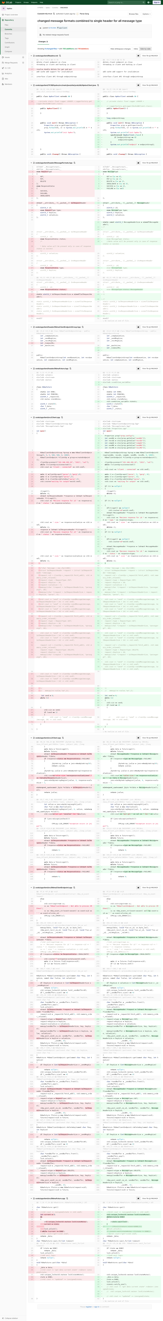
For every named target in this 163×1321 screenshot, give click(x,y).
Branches (8, 34)
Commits (8, 29)
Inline (136, 49)
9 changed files (51, 49)
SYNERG (40, 7)
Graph (7, 47)
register (89, 1307)
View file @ (150, 56)
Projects (18, 2)
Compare (8, 51)
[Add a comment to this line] (28, 62)
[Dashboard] (7, 2)
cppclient (63, 28)
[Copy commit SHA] (53, 14)
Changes (43, 41)
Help (41, 2)
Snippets (34, 2)
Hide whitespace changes (120, 49)
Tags (7, 38)
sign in (96, 1307)
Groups (26, 2)
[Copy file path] (60, 55)
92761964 (52, 28)
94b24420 (64, 7)
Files (6, 25)
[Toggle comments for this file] (138, 55)
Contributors (9, 43)
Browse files (134, 14)
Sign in (157, 2)
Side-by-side (145, 49)
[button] (13, 1318)
